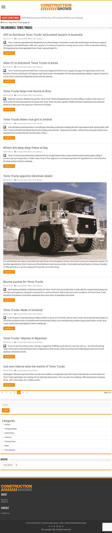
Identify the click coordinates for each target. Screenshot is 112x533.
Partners (4, 500)
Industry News (10, 441)
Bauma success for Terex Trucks (23, 281)
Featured (8, 437)
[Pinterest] (57, 526)
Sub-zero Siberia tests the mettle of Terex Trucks (34, 366)
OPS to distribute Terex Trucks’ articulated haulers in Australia (42, 34)
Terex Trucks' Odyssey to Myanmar (25, 338)
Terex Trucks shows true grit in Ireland (27, 119)
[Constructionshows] (56, 6)
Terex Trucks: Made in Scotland (22, 310)
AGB (61, 523)
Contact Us (5, 513)
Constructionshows (33, 523)
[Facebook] (52, 526)
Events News (9, 433)
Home (4, 22)
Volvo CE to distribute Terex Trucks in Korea (30, 63)
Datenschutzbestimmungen (75, 523)
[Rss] (49, 526)
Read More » (9, 53)
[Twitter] (54, 526)
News (30, 39)
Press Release (37, 39)
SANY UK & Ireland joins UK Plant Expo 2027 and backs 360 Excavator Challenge (52, 18)
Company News (21, 39)
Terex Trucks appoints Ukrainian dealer (28, 176)
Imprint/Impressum (50, 523)
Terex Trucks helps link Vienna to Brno (27, 91)
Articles (7, 424)
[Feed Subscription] (110, 28)
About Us (4, 502)
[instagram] (62, 526)
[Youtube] (60, 526)
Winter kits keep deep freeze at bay (25, 147)
